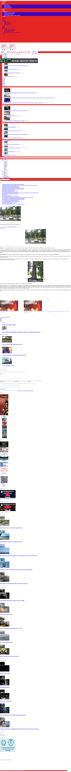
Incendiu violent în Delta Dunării (9, 151)
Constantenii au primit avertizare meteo (8, 190)
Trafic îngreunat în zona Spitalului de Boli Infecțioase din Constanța (13, 199)
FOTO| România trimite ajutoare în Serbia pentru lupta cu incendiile (15, 110)
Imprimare (1, 227)
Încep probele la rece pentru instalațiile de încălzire (10, 200)
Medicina (5, 58)
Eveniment (4, 104)
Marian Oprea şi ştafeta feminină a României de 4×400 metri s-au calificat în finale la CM (21, 332)
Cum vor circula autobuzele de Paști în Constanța (10, 191)
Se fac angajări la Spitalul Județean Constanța (9, 202)
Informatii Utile (4, 11)
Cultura (5, 55)
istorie (4, 317)
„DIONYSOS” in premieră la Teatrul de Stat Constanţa (8, 311)
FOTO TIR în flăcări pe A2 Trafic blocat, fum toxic (12, 130)
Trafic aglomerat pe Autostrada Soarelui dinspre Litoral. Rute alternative (16, 134)
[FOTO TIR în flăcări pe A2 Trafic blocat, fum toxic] (6, 129)
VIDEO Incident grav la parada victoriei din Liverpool (13, 137)
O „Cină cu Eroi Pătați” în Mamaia (8, 365)
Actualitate (6, 53)
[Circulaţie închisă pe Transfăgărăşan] (6, 126)
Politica (5, 59)
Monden (3, 86)
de (2, 317)
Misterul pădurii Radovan (4, 687)
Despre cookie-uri (7, 22)
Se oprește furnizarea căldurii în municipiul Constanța (11, 201)
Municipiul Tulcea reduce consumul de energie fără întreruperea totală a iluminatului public (16, 569)
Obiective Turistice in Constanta (9, 13)
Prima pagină (4, 1)
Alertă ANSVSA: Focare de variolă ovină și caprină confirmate (11, 527)
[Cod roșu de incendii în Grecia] (6, 75)
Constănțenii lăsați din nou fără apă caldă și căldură (10, 186)
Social (5, 60)
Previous (3, 322)
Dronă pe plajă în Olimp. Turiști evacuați (11, 69)
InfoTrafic (3, 122)
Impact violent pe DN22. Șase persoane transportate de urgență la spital (15, 65)
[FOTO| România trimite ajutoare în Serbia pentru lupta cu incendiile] (7, 109)
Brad (13, 288)
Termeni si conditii (7, 7)
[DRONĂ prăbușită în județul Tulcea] (6, 154)
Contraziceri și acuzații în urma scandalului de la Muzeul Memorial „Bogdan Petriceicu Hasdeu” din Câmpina (19, 728)
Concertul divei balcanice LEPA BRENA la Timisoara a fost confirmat (58, 311)
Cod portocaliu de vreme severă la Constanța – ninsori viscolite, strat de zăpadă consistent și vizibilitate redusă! (20, 192)
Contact (3, 9)
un (9, 317)
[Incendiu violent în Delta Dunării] (6, 150)
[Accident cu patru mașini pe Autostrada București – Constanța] (7, 119)
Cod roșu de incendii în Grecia (9, 76)
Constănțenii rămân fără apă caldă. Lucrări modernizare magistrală (13, 184)
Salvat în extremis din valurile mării (6, 642)
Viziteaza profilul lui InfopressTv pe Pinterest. (7, 498)
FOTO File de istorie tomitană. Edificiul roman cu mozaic (12, 344)
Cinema (5, 54)
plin (6, 317)
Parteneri (3, 10)
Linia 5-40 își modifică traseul (7, 203)
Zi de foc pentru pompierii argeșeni (10, 115)
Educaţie (5, 56)
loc (5, 317)
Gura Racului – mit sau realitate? (6, 701)
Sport (5, 61)
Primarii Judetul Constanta (8, 14)
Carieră (3, 8)
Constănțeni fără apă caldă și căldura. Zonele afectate (10, 187)
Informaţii (3, 4)
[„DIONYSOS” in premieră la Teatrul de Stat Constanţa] (11, 305)
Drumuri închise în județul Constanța (8, 189)
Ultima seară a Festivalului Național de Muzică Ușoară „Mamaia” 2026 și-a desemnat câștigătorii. (20, 92)
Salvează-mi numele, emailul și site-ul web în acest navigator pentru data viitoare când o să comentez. (17, 383)
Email (5, 227)
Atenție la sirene (4, 194)
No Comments (13, 226)
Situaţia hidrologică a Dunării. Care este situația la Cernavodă (11, 541)
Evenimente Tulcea (5, 139)
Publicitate (4, 16)
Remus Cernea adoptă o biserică (9, 324)
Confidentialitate (7, 21)
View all (3, 77)
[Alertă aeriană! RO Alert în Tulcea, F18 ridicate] (6, 71)
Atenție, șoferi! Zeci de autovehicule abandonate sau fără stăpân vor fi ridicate (13, 583)
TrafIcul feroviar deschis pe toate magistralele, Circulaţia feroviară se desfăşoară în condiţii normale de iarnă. (19, 185)
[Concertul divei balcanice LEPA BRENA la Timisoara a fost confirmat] (59, 305)
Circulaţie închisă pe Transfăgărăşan (10, 127)
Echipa (3, 3)
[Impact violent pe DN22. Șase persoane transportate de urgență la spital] (6, 64)
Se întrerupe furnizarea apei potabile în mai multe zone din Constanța (13, 198)
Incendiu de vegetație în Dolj (5, 673)
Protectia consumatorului (8, 6)
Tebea (8, 317)
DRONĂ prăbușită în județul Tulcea (10, 155)
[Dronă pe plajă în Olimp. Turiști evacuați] (6, 68)
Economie (5, 57)
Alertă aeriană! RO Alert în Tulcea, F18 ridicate (12, 72)
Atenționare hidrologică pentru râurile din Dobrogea (10, 196)
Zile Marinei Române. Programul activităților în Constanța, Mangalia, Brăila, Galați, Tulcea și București (18, 555)
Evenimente (6, 105)
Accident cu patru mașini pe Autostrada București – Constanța (14, 120)
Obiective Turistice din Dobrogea (9, 12)
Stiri (2, 52)
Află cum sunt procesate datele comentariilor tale (25, 390)
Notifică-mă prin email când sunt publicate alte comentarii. (10, 385)
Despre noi (4, 2)
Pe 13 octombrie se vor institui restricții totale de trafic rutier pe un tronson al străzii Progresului (17, 197)
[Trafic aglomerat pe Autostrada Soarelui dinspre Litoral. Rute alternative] (6, 133)
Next (3, 330)
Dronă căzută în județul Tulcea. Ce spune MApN (12, 147)
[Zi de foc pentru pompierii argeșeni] (7, 114)
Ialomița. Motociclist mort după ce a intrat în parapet (9, 656)
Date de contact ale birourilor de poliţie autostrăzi (12, 15)
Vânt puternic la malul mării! (6, 195)
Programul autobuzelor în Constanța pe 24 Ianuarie (10, 193)
